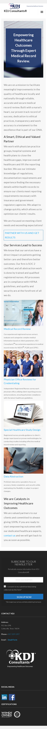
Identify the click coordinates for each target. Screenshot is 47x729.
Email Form (12, 640)
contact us (9, 535)
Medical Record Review (17, 328)
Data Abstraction (13, 476)
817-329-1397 (14, 634)
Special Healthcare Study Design (22, 429)
